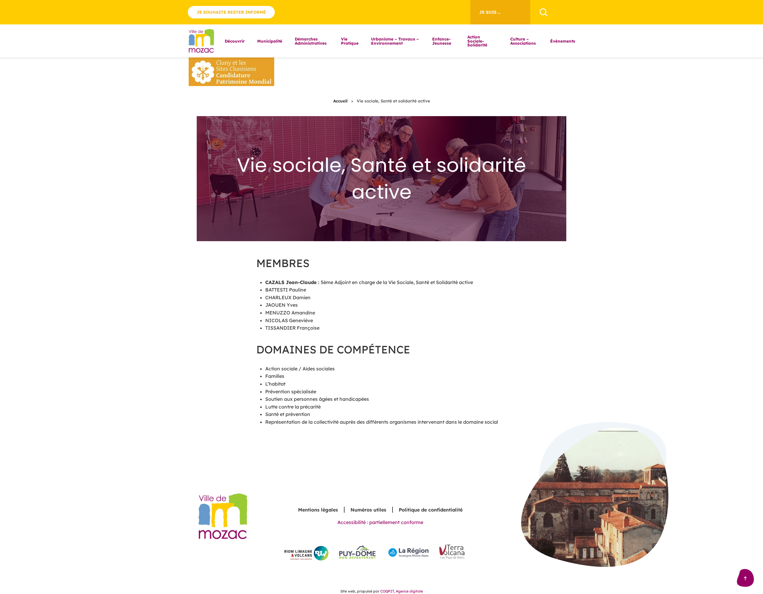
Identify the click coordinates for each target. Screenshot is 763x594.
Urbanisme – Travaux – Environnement (395, 41)
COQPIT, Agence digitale (401, 591)
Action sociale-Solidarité (477, 40)
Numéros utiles (368, 510)
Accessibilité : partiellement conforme (380, 522)
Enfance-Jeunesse (441, 41)
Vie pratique (350, 41)
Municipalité (269, 40)
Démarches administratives (311, 41)
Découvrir (235, 40)
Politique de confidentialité (431, 510)
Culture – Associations (523, 41)
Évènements (562, 40)
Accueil (340, 100)
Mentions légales (318, 510)
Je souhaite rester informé (231, 12)
